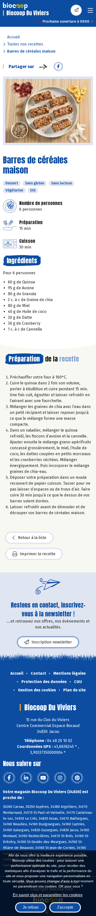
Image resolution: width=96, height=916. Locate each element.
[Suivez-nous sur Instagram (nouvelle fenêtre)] (60, 778)
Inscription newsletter (52, 642)
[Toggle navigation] (90, 12)
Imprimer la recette (37, 554)
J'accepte (65, 907)
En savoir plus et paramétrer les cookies (47, 895)
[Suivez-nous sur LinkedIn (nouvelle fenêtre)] (26, 778)
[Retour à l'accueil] (15, 6)
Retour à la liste (32, 537)
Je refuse (31, 907)
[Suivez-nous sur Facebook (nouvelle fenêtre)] (9, 778)
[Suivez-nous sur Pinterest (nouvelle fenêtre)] (77, 778)
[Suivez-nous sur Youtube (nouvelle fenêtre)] (43, 778)
